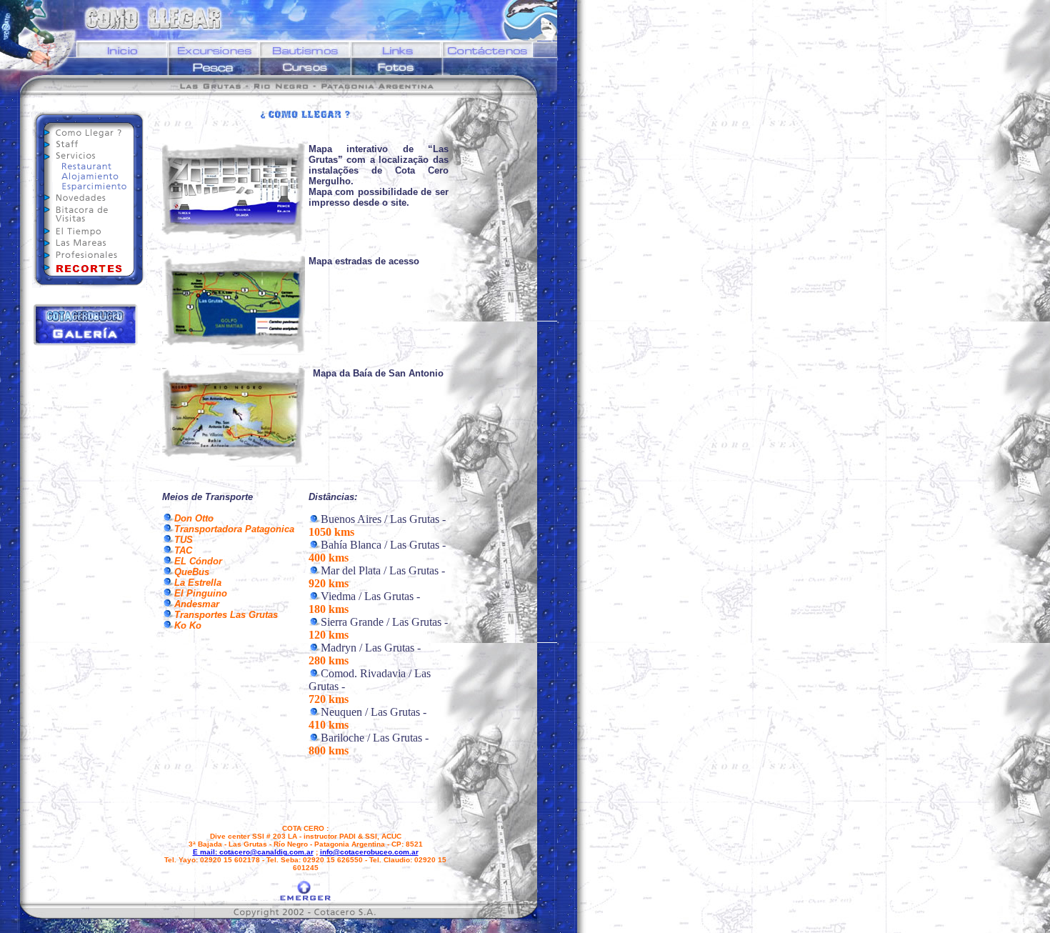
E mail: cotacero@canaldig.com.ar (253, 852)
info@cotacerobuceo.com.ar (369, 852)
